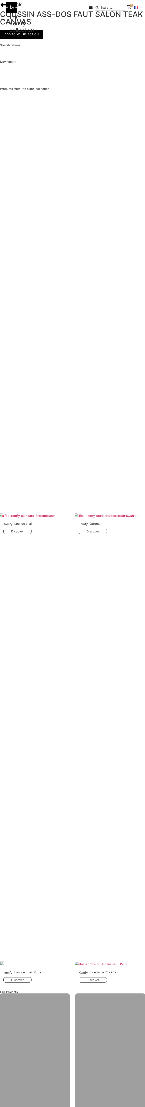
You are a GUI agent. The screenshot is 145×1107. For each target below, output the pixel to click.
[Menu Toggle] (91, 7)
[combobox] (110, 8)
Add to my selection (22, 34)
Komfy (17, 23)
